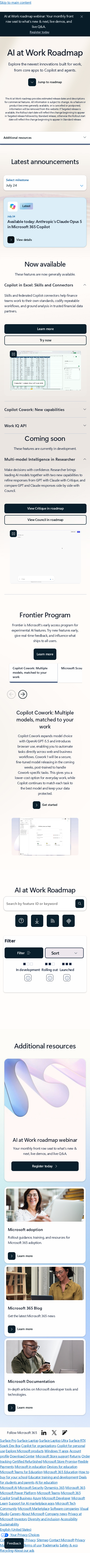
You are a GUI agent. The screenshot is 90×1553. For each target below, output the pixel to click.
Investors (20, 1519)
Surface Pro (8, 1440)
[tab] (33, 673)
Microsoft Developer (56, 1498)
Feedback (14, 1543)
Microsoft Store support (52, 1456)
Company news (56, 1513)
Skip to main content (15, 2)
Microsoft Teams (48, 1492)
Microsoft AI (8, 1487)
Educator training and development (53, 1477)
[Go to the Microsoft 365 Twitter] (54, 1432)
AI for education (46, 1482)
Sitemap (42, 1540)
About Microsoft (32, 1513)
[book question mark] (21, 921)
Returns (75, 1456)
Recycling (7, 1550)
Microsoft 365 (75, 1487)
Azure (37, 1498)
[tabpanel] (45, 784)
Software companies (64, 1508)
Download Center (22, 1456)
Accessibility (69, 1519)
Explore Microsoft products (25, 1451)
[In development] (28, 977)
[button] (45, 137)
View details (24, 240)
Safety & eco (69, 1545)
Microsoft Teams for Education (21, 1471)
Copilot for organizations (38, 1445)
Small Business (21, 1498)
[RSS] (53, 921)
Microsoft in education (30, 1466)
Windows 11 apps (56, 1451)
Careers (15, 1513)
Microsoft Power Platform (18, 1492)
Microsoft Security (30, 1487)
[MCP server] (68, 921)
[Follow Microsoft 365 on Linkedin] (43, 1432)
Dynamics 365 (54, 1487)
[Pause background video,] (13, 354)
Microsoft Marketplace (33, 1508)
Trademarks (50, 1545)
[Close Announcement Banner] (81, 17)
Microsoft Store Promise (60, 1461)
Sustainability (9, 1524)
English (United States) (15, 1529)
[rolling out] (50, 977)
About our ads (24, 1550)
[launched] (67, 977)
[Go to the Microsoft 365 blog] (64, 1432)
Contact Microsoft (61, 1540)
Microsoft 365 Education (60, 1471)
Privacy (80, 1540)
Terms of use (33, 1545)
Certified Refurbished (27, 1461)
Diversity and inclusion (44, 1519)
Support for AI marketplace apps (31, 1503)
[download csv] (37, 921)
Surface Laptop (27, 1440)
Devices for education (62, 1466)
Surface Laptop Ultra (53, 1440)
